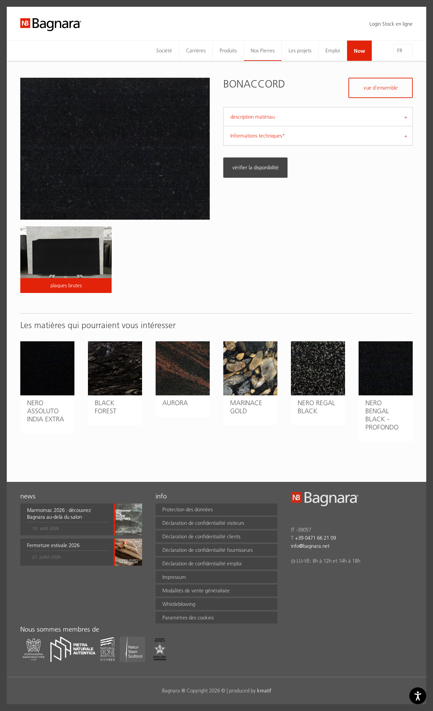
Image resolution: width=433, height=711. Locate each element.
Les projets (300, 50)
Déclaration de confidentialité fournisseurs (207, 550)
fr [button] (399, 50)
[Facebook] (295, 578)
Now (359, 50)
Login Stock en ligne (391, 24)
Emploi (332, 50)
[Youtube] (334, 578)
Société (164, 50)
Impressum (174, 577)
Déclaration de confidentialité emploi (202, 563)
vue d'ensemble (381, 87)
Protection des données (187, 509)
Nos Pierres (263, 50)
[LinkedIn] (321, 578)
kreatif (264, 690)
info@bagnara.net (310, 546)
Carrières (196, 50)
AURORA (175, 403)
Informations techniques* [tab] (257, 135)
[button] (67, 519)
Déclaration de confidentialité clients (201, 536)
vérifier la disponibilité (255, 167)
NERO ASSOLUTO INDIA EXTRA (45, 411)
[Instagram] (308, 578)
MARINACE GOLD (246, 407)
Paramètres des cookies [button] (188, 617)
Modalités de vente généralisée (196, 590)
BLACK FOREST (105, 407)
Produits (228, 50)
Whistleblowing (178, 604)
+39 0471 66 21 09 (315, 538)
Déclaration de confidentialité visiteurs (203, 523)
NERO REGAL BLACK (316, 407)
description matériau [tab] (252, 117)
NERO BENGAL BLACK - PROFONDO (381, 415)
